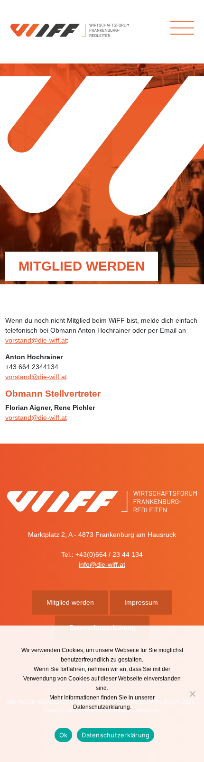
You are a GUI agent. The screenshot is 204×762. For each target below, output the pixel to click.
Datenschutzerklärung (115, 735)
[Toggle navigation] (182, 28)
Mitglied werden (70, 602)
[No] (192, 693)
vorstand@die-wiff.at (36, 340)
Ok (63, 735)
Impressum (141, 602)
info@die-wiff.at (102, 564)
